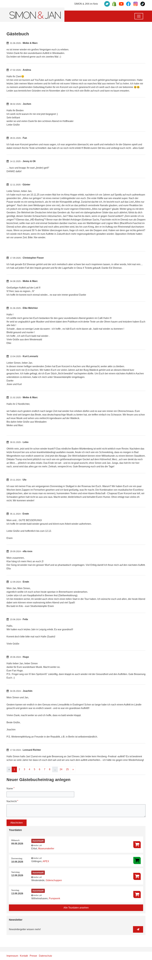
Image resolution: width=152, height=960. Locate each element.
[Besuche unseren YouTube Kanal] (121, 4)
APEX (46, 861)
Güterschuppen (54, 880)
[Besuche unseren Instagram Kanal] (135, 4)
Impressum (12, 956)
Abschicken (16, 822)
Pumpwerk (54, 898)
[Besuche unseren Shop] (114, 4)
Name (10, 788)
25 (67, 769)
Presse (33, 956)
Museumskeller (46, 848)
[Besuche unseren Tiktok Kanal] (142, 4)
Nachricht (12, 801)
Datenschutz (45, 956)
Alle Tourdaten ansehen (76, 907)
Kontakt (24, 956)
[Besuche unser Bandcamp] (107, 4)
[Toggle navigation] (138, 16)
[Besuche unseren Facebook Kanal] (128, 4)
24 (61, 769)
